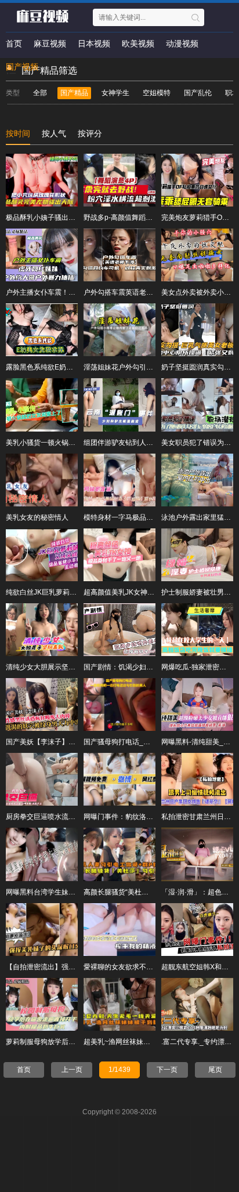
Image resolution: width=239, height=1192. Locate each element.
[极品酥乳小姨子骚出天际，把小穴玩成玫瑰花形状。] (42, 180)
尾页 (215, 1070)
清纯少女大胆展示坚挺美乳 (47, 667)
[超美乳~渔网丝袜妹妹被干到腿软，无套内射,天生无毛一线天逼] (119, 1004)
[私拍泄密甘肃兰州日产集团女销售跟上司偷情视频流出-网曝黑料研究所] (197, 779)
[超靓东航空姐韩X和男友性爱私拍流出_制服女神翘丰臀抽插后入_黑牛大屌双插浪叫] (197, 929)
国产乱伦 (198, 93)
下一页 (167, 1070)
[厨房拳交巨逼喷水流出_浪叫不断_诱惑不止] (42, 779)
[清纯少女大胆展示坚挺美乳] (42, 629)
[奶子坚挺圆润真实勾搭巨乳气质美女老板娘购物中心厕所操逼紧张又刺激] (197, 329)
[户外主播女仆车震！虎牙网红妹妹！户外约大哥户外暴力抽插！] (42, 255)
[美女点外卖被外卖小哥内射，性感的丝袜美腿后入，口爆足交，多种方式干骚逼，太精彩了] (197, 255)
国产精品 (74, 93)
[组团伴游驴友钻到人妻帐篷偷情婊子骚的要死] (119, 404)
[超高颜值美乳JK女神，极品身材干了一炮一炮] (119, 554)
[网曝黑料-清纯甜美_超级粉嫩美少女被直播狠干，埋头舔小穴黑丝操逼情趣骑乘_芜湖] (197, 704)
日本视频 (94, 43)
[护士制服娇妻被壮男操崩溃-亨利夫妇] (197, 554)
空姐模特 (157, 93)
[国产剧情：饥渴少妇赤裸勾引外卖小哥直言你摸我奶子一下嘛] (119, 629)
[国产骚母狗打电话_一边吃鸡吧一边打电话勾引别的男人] (119, 704)
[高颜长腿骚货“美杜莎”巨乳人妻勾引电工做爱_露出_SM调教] (119, 854)
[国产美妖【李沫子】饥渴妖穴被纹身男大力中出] (42, 704)
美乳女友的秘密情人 (37, 517)
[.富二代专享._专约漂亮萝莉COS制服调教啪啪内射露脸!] (197, 1004)
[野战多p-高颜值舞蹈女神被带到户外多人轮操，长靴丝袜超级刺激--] (119, 180)
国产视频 (22, 66)
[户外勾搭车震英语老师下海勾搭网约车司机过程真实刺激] (119, 255)
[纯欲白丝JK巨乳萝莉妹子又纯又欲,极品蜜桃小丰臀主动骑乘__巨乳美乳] (42, 554)
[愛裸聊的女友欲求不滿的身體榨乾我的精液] (119, 929)
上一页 (71, 1070)
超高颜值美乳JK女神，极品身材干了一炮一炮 (154, 592)
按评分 (90, 133)
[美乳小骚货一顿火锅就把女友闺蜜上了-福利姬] (42, 404)
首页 (14, 43)
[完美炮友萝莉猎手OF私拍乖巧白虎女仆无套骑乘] (197, 180)
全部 (40, 93)
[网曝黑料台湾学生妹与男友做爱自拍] (42, 854)
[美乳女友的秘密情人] (42, 480)
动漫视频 (182, 43)
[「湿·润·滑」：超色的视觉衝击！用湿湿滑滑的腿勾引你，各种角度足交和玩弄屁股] (197, 854)
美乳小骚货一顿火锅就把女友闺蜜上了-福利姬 (76, 443)
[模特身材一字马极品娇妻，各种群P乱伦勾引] (119, 480)
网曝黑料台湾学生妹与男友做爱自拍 (61, 892)
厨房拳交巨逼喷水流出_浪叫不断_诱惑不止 (72, 817)
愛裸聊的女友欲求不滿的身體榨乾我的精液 (150, 967)
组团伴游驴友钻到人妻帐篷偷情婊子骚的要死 (153, 443)
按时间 (18, 133)
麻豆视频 (50, 43)
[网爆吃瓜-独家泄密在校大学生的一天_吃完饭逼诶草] (197, 629)
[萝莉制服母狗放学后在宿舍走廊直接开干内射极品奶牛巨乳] (42, 1004)
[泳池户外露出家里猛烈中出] (197, 480)
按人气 (54, 133)
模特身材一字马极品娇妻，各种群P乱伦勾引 (152, 517)
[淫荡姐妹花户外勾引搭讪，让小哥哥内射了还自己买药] (119, 329)
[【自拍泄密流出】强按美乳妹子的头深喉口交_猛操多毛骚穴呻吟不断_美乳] (42, 929)
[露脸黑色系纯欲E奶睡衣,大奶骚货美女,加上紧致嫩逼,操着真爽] (42, 329)
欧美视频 (138, 43)
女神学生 (115, 93)
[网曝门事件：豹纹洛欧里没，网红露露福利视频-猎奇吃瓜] (119, 779)
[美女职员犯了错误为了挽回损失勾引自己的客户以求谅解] (197, 404)
